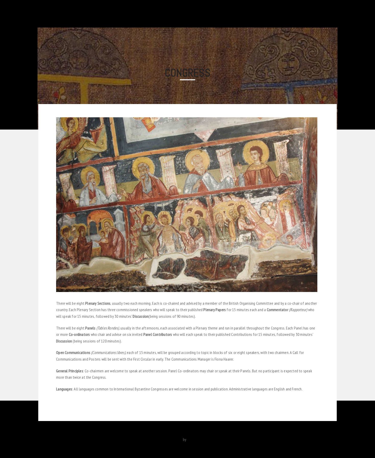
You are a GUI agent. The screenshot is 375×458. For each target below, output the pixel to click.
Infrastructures (192, 13)
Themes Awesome (201, 439)
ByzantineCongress (66, 14)
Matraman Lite (171, 439)
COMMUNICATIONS (133, 13)
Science (282, 13)
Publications (163, 13)
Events (239, 13)
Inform (326, 13)
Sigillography (304, 13)
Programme (260, 13)
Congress (219, 13)
